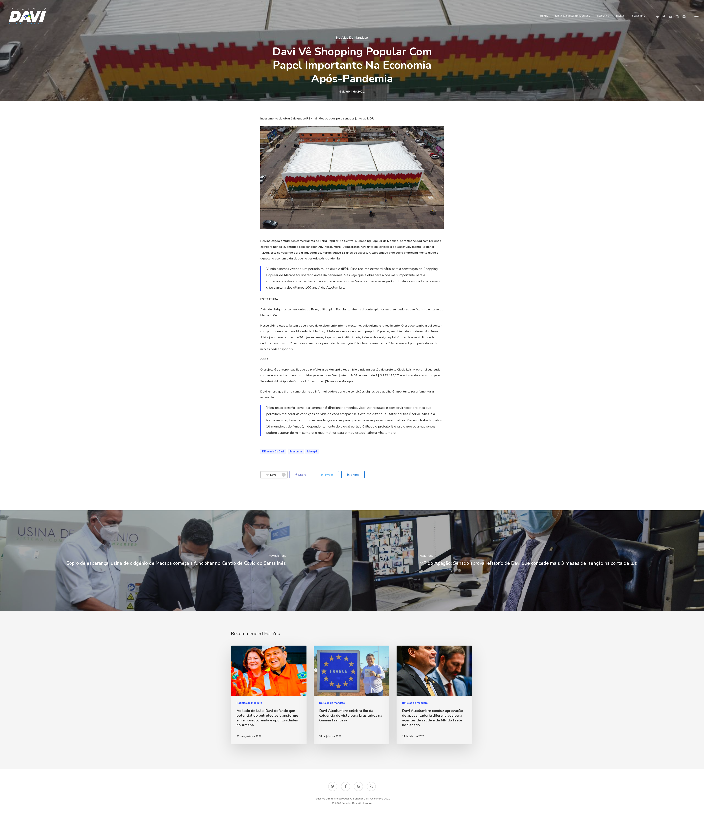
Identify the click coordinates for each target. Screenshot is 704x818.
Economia (295, 451)
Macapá (312, 451)
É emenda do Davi (273, 451)
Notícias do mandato (352, 37)
